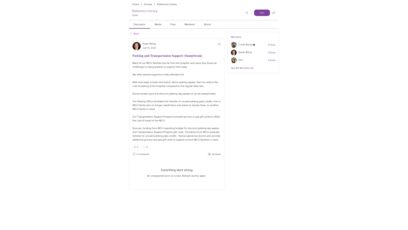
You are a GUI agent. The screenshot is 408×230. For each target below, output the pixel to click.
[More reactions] (145, 147)
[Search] (247, 13)
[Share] (219, 44)
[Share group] (274, 13)
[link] (140, 24)
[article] (176, 114)
